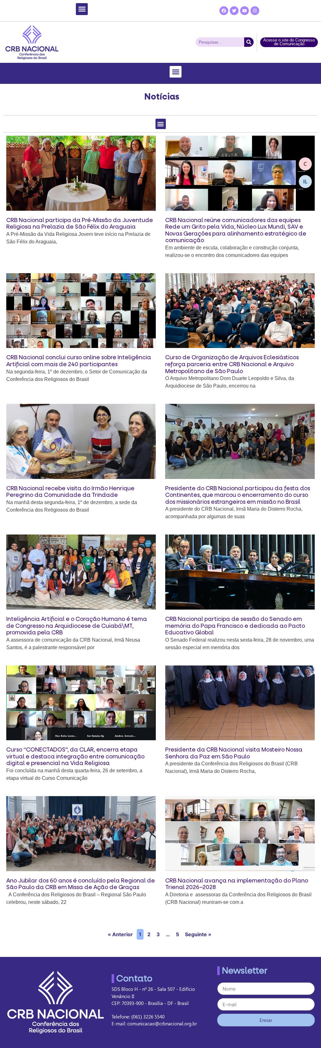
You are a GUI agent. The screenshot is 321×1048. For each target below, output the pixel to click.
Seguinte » (198, 934)
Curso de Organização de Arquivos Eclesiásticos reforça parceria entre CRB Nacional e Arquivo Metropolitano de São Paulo (232, 364)
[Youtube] (244, 10)
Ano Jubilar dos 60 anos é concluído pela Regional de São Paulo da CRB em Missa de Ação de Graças (80, 884)
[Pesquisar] (249, 42)
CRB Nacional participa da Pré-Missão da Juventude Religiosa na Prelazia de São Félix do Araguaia (79, 224)
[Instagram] (254, 10)
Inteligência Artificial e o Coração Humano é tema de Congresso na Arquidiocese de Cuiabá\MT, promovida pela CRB (76, 626)
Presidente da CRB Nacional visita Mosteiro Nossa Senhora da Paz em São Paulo (234, 753)
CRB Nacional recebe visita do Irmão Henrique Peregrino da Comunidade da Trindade (70, 492)
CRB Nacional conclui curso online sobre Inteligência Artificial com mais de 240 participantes (78, 361)
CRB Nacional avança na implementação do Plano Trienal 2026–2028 (236, 884)
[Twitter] (234, 10)
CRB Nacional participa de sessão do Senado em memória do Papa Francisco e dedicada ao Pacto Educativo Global (235, 626)
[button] (82, 9)
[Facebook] (223, 10)
